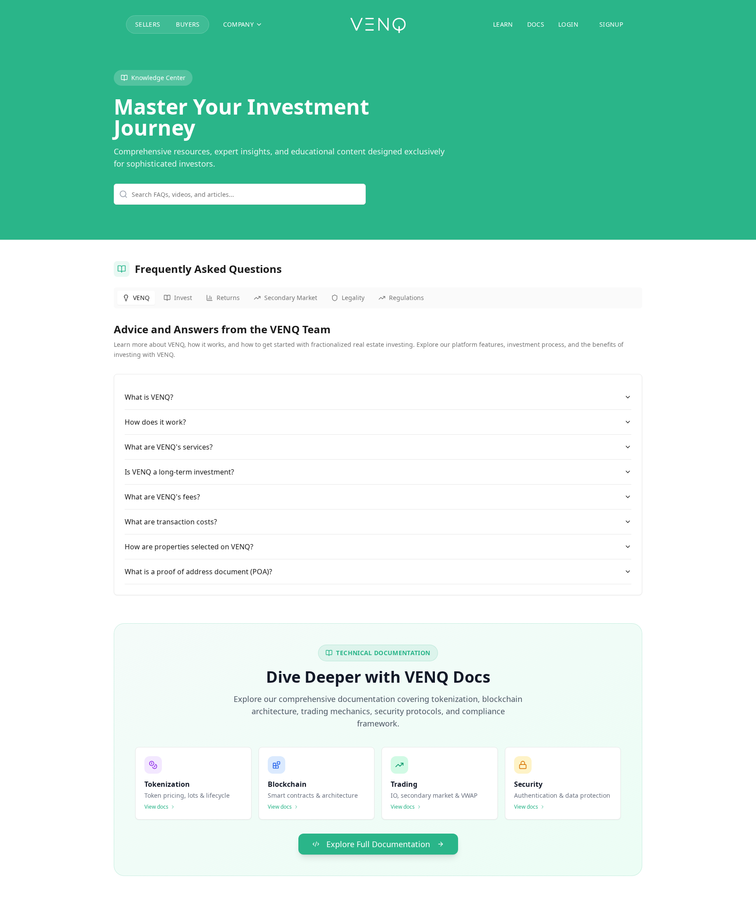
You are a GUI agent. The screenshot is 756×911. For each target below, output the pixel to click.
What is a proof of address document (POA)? (198, 571)
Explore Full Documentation (378, 844)
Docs (535, 24)
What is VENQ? (149, 397)
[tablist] (378, 297)
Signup (611, 24)
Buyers (188, 24)
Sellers (147, 24)
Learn (503, 24)
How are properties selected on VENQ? (189, 546)
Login (568, 24)
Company (238, 24)
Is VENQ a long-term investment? (179, 472)
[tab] (136, 298)
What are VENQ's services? (169, 447)
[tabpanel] (378, 458)
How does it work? (155, 422)
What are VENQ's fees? (162, 497)
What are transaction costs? (171, 522)
